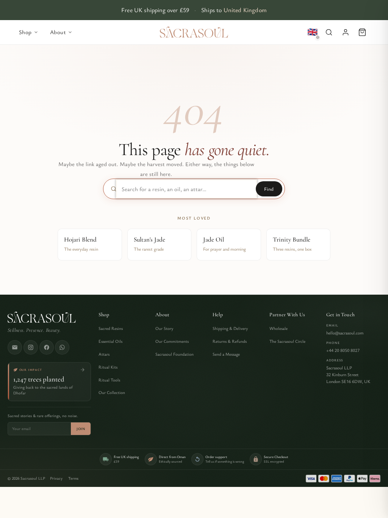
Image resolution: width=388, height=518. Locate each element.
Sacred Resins (111, 328)
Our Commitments (172, 341)
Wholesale (278, 328)
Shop (104, 315)
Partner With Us (287, 315)
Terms (73, 478)
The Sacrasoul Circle (287, 341)
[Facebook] (46, 347)
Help (218, 315)
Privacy (56, 478)
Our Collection (112, 392)
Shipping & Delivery (230, 328)
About (162, 315)
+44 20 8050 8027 (343, 350)
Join (81, 428)
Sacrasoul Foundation (174, 354)
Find (269, 188)
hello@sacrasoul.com (344, 333)
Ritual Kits (108, 367)
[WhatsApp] (62, 347)
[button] (329, 32)
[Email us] (15, 347)
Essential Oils (110, 341)
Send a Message (226, 354)
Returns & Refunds (230, 341)
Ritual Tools (109, 380)
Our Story (164, 328)
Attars (104, 354)
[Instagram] (30, 347)
